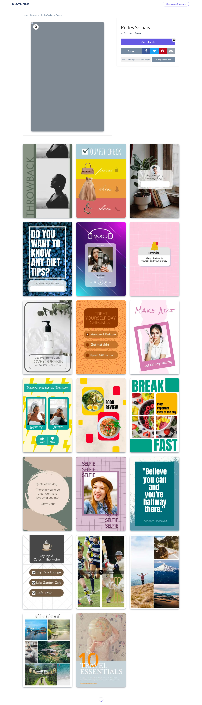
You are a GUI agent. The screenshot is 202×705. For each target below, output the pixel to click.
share (131, 50)
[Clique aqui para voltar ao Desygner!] (20, 6)
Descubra (34, 15)
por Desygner (126, 33)
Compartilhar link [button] (163, 59)
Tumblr (59, 15)
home (25, 15)
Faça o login (152, 4)
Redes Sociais (47, 15)
